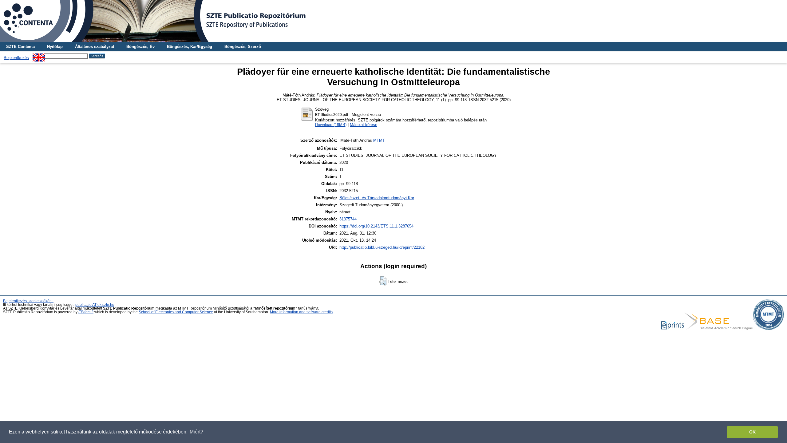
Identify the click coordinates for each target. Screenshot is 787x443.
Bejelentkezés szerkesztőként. (28, 301)
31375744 (348, 219)
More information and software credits (301, 312)
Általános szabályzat (94, 46)
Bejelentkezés (16, 57)
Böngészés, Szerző (242, 46)
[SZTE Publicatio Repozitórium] (393, 21)
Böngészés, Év (140, 46)
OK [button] (752, 431)
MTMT (379, 140)
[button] (382, 281)
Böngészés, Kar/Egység (189, 46)
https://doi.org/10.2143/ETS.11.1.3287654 (376, 226)
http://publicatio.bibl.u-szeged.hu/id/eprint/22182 (382, 247)
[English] (39, 55)
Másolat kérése (363, 124)
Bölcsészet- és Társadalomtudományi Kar (376, 198)
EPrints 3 (85, 312)
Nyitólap (55, 46)
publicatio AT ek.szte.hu (94, 305)
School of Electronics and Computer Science (176, 312)
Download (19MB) (330, 124)
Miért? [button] (196, 431)
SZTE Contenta (20, 46)
